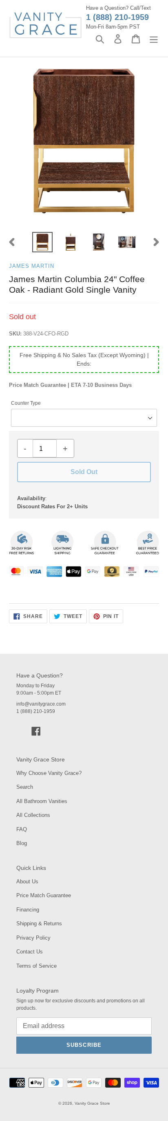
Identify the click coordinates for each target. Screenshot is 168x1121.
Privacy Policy (33, 938)
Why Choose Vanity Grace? (49, 773)
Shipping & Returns (39, 923)
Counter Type (26, 403)
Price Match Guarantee (43, 895)
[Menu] (154, 39)
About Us (27, 881)
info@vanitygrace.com (41, 704)
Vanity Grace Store (92, 1103)
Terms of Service (36, 966)
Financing (27, 910)
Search (24, 787)
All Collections (33, 815)
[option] (43, 242)
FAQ (21, 829)
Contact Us (29, 952)
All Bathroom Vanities (41, 801)
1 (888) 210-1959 (117, 17)
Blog (21, 843)
